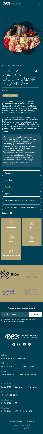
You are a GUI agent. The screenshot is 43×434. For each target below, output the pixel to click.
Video (31, 241)
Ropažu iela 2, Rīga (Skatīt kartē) (14, 358)
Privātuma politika (15, 421)
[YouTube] (24, 344)
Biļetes (7, 193)
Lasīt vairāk (20, 321)
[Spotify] (29, 344)
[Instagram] (18, 344)
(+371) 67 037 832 (8, 366)
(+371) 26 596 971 (27, 366)
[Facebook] (13, 344)
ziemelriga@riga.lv (8, 374)
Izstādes (8, 180)
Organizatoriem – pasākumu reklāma (20, 207)
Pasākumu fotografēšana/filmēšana (20, 200)
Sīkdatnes (30, 421)
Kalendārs (9, 173)
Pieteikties (35, 314)
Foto (11, 241)
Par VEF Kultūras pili (11, 255)
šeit (13, 164)
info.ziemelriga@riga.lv (29, 374)
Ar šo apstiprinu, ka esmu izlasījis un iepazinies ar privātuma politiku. (19, 320)
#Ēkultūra (9, 187)
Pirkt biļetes (10, 96)
